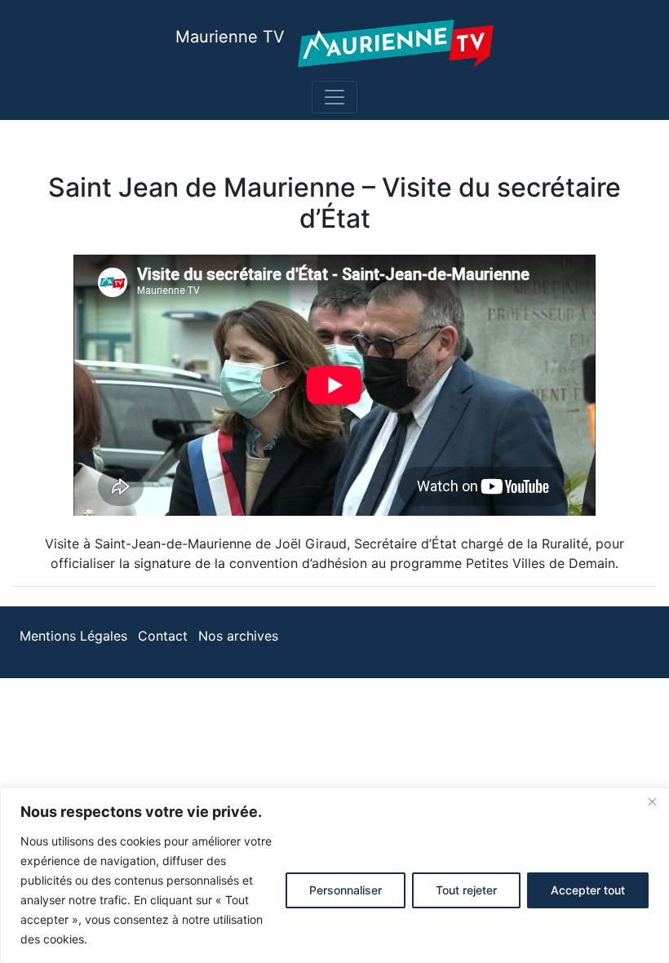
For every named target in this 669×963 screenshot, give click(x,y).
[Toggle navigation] (334, 97)
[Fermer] (652, 801)
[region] (334, 875)
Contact (163, 636)
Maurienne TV (230, 37)
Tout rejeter (466, 890)
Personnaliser (345, 890)
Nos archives (238, 636)
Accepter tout (588, 890)
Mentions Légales (73, 636)
